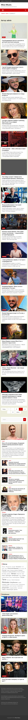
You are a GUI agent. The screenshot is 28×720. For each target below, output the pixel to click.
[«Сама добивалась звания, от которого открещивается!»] (14, 250)
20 (16, 409)
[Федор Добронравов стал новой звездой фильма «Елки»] (14, 195)
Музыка (4, 63)
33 (12, 412)
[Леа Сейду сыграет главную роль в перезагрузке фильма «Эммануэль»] (14, 167)
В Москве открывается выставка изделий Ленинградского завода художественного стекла (12, 396)
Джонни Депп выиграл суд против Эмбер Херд (16, 539)
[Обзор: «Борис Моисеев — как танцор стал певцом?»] (14, 358)
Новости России (5, 577)
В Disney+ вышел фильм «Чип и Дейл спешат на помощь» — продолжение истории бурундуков (13, 233)
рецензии (5, 588)
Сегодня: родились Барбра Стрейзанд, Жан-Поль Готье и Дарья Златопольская (13, 122)
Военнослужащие (21, 571)
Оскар (10, 577)
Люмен (20, 575)
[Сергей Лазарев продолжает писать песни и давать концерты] (14, 57)
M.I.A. (23, 566)
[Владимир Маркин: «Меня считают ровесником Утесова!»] (14, 277)
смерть (4, 589)
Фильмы (6, 582)
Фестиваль (9, 579)
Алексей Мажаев (13, 568)
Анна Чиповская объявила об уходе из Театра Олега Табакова (16, 490)
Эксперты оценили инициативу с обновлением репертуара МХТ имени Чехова (16, 481)
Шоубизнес (14, 582)
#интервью (18, 566)
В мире (8, 570)
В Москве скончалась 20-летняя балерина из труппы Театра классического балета (16, 472)
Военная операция (14, 570)
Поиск (24, 419)
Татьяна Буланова (16, 577)
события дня (9, 589)
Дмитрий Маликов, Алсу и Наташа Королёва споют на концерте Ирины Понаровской (17, 557)
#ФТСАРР (13, 566)
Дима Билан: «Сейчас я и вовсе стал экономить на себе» (15, 549)
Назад (4, 409)
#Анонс (3, 566)
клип (8, 584)
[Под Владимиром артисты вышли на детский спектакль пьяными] (14, 31)
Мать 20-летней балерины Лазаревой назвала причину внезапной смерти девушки (13, 444)
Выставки (4, 573)
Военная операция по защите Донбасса (12, 571)
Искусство (19, 573)
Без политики (21, 568)
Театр (3, 37)
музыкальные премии (14, 584)
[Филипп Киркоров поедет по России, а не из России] (14, 303)
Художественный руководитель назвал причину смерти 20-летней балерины (17, 464)
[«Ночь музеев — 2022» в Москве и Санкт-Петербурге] (14, 139)
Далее (18, 412)
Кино (3, 173)
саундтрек (20, 587)
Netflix (3, 568)
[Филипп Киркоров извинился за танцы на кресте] (14, 84)
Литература (15, 575)
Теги (4, 579)
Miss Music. (6, 5)
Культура (4, 145)
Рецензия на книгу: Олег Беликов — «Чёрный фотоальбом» (15, 532)
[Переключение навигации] (3, 10)
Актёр (6, 568)
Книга (3, 575)
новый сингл (20, 585)
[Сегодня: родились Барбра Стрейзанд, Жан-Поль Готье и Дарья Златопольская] (14, 111)
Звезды (13, 573)
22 (25, 409)
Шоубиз (4, 256)
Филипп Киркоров (16, 579)
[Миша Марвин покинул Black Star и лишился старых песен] (14, 331)
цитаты (15, 589)
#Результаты (9, 566)
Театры (22, 577)
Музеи (23, 575)
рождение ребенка (13, 587)
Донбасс (8, 573)
